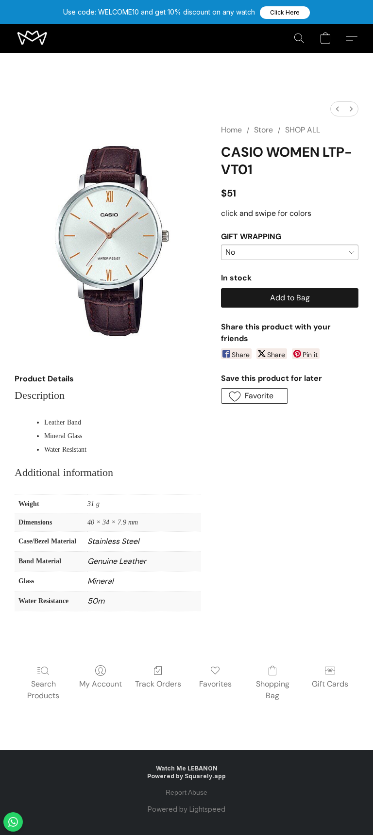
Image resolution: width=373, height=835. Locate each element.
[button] (285, 12)
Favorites (215, 684)
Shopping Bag (272, 690)
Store (263, 130)
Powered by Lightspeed (186, 809)
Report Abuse (186, 792)
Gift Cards (330, 684)
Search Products (43, 690)
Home (231, 130)
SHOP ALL (302, 130)
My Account (100, 684)
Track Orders (158, 684)
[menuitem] (337, 109)
